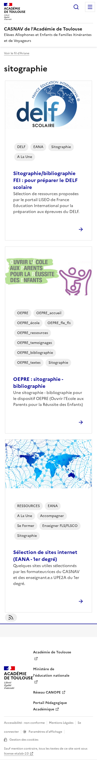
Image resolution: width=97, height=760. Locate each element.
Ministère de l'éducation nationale (51, 672)
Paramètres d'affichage (45, 732)
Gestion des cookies (23, 739)
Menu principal (90, 7)
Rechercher (76, 7)
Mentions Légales (61, 723)
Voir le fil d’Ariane (16, 53)
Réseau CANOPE (47, 692)
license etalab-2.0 (16, 753)
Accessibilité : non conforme (24, 723)
